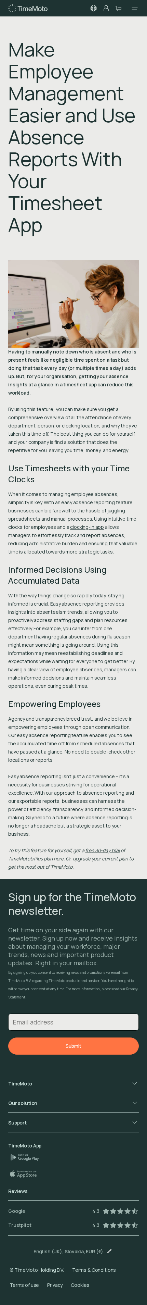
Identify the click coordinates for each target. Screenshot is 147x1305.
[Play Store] (27, 1157)
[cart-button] (118, 8)
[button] (94, 8)
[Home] (28, 8)
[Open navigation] (132, 8)
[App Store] (26, 1174)
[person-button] (106, 8)
